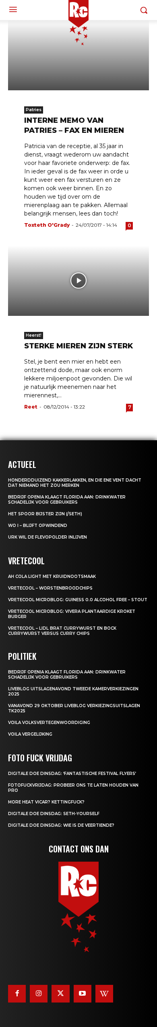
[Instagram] (39, 994)
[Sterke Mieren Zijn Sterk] (78, 281)
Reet (30, 407)
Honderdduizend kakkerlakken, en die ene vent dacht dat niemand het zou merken (74, 483)
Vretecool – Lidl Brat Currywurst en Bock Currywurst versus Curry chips (62, 631)
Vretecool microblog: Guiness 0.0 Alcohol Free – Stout (77, 599)
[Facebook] (17, 994)
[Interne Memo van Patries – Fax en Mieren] (78, 55)
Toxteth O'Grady (47, 225)
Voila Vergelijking (30, 734)
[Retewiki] (104, 994)
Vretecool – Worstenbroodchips (50, 588)
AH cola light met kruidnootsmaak (52, 576)
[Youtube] (82, 994)
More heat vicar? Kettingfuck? (46, 802)
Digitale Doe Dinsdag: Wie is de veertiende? (61, 825)
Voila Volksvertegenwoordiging (49, 722)
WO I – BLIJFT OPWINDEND (37, 525)
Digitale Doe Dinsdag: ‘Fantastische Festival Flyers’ (72, 773)
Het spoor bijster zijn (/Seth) (45, 514)
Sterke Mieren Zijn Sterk (78, 346)
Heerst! (33, 335)
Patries (33, 109)
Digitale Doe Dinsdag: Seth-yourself (53, 813)
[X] (60, 994)
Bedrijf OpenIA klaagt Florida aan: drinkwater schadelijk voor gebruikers (67, 499)
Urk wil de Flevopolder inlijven (47, 537)
